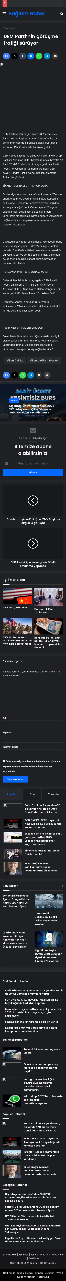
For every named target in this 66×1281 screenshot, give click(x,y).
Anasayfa (11, 28)
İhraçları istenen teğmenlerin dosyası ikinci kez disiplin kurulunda (42, 1155)
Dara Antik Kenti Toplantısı (44, 611)
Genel (14, 400)
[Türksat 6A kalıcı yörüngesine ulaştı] (12, 1053)
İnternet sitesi (10, 746)
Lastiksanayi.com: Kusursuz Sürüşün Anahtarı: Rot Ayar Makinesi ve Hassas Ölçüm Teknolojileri (15, 940)
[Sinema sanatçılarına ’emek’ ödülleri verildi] (13, 854)
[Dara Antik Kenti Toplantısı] (48, 597)
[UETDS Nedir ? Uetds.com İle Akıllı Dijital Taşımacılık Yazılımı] (49, 902)
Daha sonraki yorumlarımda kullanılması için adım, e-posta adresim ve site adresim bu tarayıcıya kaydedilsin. (32, 766)
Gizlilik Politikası (34, 1273)
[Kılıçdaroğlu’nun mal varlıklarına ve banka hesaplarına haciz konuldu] (13, 868)
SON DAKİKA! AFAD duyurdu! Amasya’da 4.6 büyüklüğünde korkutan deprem (43, 824)
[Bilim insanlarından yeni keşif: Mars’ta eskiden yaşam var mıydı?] (12, 1069)
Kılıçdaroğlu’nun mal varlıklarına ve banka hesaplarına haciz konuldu (41, 867)
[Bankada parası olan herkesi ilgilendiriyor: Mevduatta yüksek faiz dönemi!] (48, 626)
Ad (5, 718)
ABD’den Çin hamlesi (15, 607)
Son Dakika (16, 360)
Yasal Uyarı (43, 1276)
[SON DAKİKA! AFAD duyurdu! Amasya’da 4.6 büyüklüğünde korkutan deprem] (13, 824)
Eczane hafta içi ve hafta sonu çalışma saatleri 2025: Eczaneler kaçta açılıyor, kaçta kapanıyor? (43, 839)
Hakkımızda (9, 1273)
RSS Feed (23, 1254)
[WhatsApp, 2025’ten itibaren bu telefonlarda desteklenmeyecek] (12, 1101)
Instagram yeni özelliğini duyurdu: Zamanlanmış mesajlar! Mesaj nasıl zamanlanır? (39, 1085)
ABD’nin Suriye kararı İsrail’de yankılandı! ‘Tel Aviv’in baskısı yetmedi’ (17, 640)
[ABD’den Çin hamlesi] (17, 596)
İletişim (20, 1273)
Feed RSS (45, 1254)
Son (32, 794)
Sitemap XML (9, 1254)
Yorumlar (53, 794)
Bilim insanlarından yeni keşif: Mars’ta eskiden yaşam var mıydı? (42, 1068)
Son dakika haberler (45, 360)
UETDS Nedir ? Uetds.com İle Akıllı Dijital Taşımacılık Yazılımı (46, 919)
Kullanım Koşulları (26, 1276)
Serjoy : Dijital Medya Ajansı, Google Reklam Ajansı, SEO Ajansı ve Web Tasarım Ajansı (16, 901)
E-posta (8, 732)
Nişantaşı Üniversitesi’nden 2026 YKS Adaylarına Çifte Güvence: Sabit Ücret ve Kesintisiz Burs (31, 409)
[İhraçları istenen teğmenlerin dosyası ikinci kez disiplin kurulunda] (12, 1156)
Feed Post (33, 1258)
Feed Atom (57, 1254)
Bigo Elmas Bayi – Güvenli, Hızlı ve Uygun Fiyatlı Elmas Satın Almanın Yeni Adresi (48, 956)
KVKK (58, 1273)
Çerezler (49, 1273)
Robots (34, 1254)
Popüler (11, 794)
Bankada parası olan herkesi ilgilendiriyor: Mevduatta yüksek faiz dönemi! (48, 642)
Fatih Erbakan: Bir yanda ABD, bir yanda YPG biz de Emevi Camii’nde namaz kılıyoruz (43, 809)
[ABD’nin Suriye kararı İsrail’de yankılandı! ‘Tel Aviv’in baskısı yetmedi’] (17, 626)
